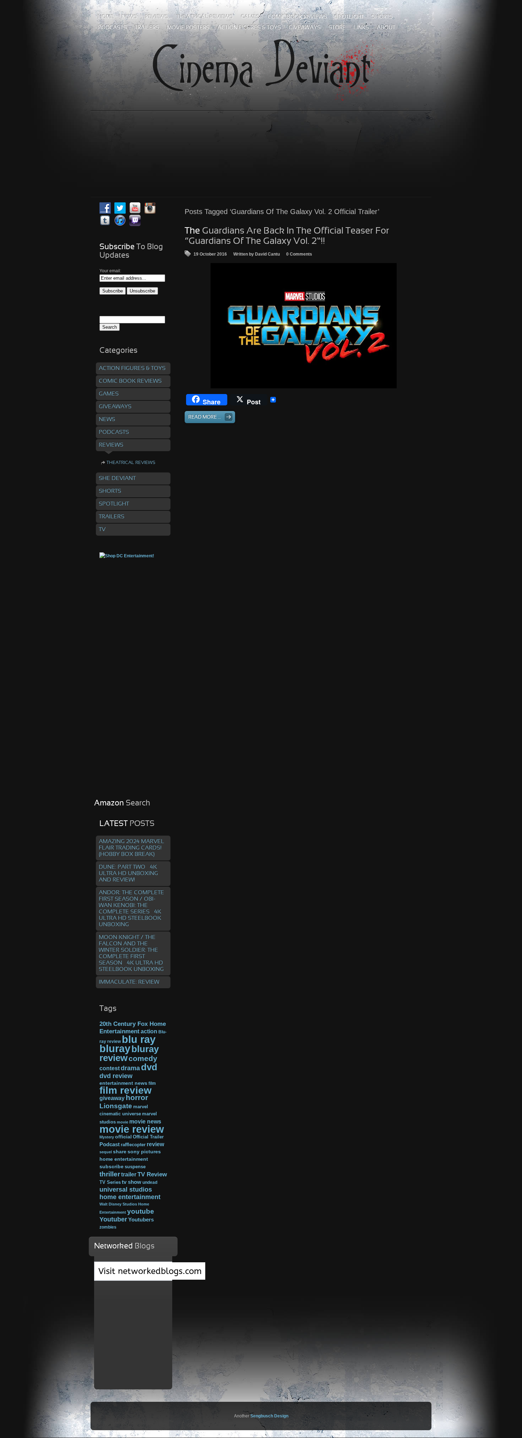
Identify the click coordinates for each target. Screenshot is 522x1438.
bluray (114, 1048)
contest (109, 1068)
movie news (145, 1121)
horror (137, 1097)
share (119, 1151)
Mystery (106, 1137)
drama (130, 1068)
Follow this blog (133, 1275)
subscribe (111, 1166)
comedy (143, 1058)
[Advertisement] (261, 138)
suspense (135, 1166)
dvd (149, 1067)
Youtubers (141, 1220)
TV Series (110, 1182)
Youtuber (113, 1219)
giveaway (112, 1098)
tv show (131, 1182)
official (123, 1136)
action (149, 1031)
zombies (107, 1227)
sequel (105, 1152)
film (152, 1083)
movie (122, 1122)
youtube (140, 1211)
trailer (128, 1174)
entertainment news (123, 1083)
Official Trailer (148, 1136)
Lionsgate (115, 1106)
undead (149, 1182)
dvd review (115, 1075)
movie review (131, 1129)
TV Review (152, 1174)
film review (125, 1090)
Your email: (110, 270)
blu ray (139, 1039)
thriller (109, 1174)
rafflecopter (133, 1144)
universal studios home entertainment (130, 1193)
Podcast (109, 1144)
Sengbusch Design (269, 1416)
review (155, 1144)
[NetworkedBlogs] (150, 1278)
